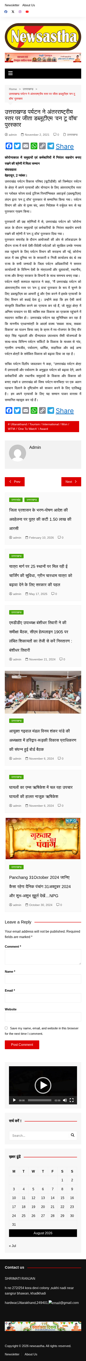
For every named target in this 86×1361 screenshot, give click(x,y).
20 (43, 1207)
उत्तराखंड (15, 499)
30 (72, 1216)
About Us (28, 5)
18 (23, 1207)
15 (62, 1198)
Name (10, 971)
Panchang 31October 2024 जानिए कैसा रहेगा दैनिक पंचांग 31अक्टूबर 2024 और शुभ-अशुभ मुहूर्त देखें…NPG (40, 886)
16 (72, 1198)
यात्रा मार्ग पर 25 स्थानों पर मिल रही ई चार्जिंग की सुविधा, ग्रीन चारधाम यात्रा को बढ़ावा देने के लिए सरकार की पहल (40, 575)
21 (52, 1207)
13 (43, 1198)
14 (52, 1198)
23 (72, 1207)
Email (10, 990)
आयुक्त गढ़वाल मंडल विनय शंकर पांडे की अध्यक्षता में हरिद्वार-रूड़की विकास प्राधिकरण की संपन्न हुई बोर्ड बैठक (42, 740)
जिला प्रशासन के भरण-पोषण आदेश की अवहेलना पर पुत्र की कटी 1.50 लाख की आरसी (40, 519)
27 (43, 1216)
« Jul (12, 1246)
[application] (43, 1085)
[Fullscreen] (72, 1100)
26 (33, 1216)
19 (33, 1207)
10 (14, 1198)
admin (13, 134)
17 (14, 1207)
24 (14, 1216)
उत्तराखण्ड (72, 134)
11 (23, 1198)
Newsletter (12, 5)
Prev (17, 481)
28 (52, 1216)
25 (23, 1216)
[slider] (39, 1100)
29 (62, 1216)
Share (65, 146)
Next (69, 481)
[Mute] (65, 1100)
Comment (13, 946)
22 (62, 1207)
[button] (43, 1085)
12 (33, 1198)
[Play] (14, 1100)
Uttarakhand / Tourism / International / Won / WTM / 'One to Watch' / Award (38, 426)
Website (10, 1009)
